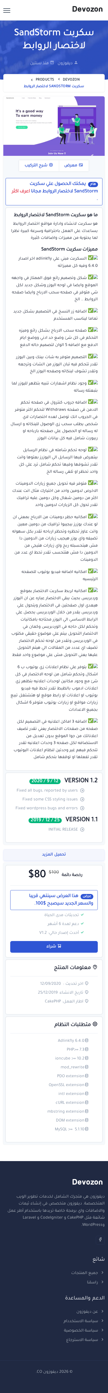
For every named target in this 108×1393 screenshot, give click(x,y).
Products (45, 80)
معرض (71, 166)
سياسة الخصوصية (81, 1331)
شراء (52, 947)
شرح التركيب (37, 166)
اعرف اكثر (21, 191)
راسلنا (93, 1283)
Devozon (71, 80)
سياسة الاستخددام (81, 1321)
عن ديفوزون (87, 1312)
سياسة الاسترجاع (82, 1340)
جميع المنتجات (85, 1273)
